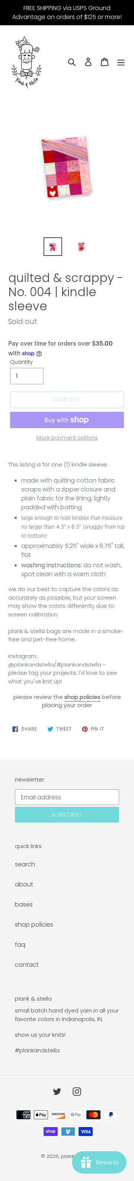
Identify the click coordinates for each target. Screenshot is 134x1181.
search (25, 864)
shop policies (82, 697)
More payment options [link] (67, 438)
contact (27, 964)
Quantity (21, 362)
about (24, 884)
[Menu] (121, 62)
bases (24, 904)
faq (20, 944)
